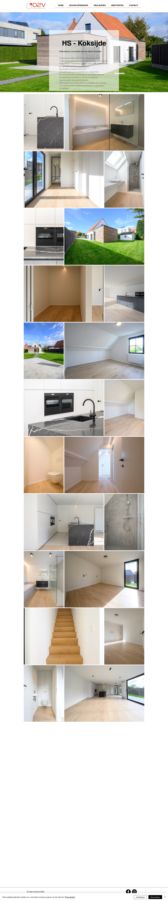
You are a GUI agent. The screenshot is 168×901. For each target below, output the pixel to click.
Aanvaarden (155, 897)
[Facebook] (128, 891)
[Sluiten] (165, 897)
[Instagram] (134, 891)
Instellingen (140, 897)
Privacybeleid (70, 897)
